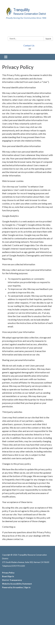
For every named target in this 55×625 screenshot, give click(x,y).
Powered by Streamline (12, 587)
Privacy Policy (8, 573)
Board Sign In (8, 576)
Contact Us (28, 45)
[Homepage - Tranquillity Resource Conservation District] (27, 18)
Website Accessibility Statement (17, 584)
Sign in (27, 587)
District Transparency (12, 580)
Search (48, 39)
